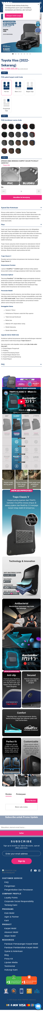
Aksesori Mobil (11, 932)
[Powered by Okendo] (11, 801)
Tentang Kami (10, 905)
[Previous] (3, 33)
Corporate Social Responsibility (19, 901)
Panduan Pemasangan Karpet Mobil (21, 944)
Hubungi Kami (11, 970)
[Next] (39, 33)
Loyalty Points (11, 898)
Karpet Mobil (10, 928)
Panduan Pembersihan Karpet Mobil (21, 948)
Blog (6, 955)
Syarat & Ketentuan (13, 951)
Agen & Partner (11, 917)
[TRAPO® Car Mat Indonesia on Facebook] (31, 870)
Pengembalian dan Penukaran (18, 890)
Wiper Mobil (10, 936)
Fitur (3, 224)
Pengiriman (9, 886)
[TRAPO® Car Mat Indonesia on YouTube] (35, 870)
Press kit (8, 959)
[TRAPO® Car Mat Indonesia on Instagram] (39, 870)
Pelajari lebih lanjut (14, 15)
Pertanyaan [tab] (21, 794)
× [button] (38, 4)
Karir (6, 921)
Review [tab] (9, 794)
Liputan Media (11, 962)
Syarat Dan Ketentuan (9, 208)
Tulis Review (31, 800)
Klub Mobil (9, 913)
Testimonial (9, 966)
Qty (2, 187)
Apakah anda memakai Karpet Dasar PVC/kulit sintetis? (19, 162)
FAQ (3, 364)
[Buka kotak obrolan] (38, 1006)
